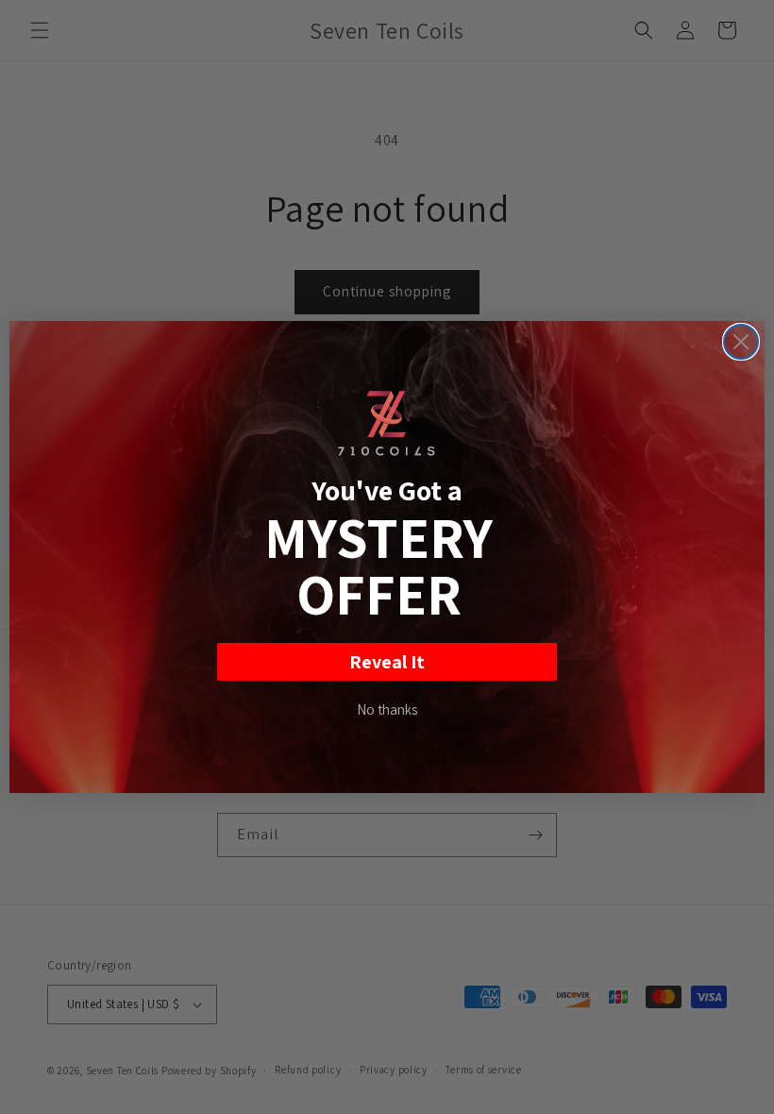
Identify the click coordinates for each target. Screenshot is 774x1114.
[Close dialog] (741, 342)
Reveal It (387, 662)
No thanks (387, 709)
